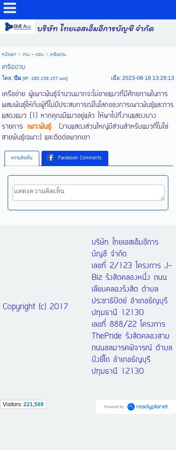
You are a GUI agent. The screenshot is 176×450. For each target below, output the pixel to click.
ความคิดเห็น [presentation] (21, 158)
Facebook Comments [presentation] (80, 158)
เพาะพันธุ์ (39, 126)
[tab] (22, 158)
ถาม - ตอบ (33, 54)
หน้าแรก (9, 54)
